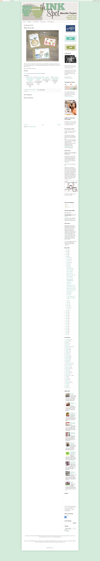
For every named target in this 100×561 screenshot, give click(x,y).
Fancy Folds (68, 356)
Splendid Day (69, 283)
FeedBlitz (66, 216)
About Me (29, 21)
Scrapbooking (68, 371)
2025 (67, 251)
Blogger (52, 547)
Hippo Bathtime (69, 293)
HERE (39, 73)
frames (67, 386)
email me (69, 178)
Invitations (67, 360)
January (68, 308)
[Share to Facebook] (42, 89)
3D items (67, 341)
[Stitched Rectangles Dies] (47, 78)
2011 (67, 326)
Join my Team (43, 21)
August (68, 263)
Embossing (67, 354)
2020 (67, 312)
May (67, 302)
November (68, 259)
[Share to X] (41, 89)
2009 (67, 329)
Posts (67, 204)
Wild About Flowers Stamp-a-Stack (73, 472)
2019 (67, 313)
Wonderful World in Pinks (71, 286)
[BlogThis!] (40, 89)
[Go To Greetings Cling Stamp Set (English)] (38, 79)
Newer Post (26, 124)
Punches (67, 369)
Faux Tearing (68, 357)
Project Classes (68, 367)
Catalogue (70, 121)
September (68, 262)
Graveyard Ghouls (72, 482)
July (67, 265)
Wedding (67, 383)
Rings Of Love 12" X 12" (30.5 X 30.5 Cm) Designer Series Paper (30, 83)
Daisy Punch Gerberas (72, 443)
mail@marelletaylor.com (69, 78)
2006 (67, 334)
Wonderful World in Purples (71, 289)
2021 (67, 310)
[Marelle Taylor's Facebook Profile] (65, 517)
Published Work (68, 368)
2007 (67, 332)
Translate (68, 531)
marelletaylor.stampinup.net (69, 96)
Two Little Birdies (70, 276)
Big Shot (67, 343)
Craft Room (67, 350)
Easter (67, 353)
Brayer (67, 345)
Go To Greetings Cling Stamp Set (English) (38, 82)
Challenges (67, 348)
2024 (67, 253)
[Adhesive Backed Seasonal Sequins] (55, 78)
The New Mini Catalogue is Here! (71, 298)
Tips (66, 376)
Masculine (67, 361)
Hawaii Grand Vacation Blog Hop (72, 423)
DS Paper (67, 352)
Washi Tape (67, 381)
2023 (67, 254)
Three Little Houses (70, 277)
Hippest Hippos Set (70, 291)
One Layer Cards (68, 364)
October (68, 260)
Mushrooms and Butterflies (71, 274)
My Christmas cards (69, 363)
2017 (67, 317)
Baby (66, 342)
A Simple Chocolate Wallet (73, 413)
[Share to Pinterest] (44, 89)
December (68, 257)
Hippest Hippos (69, 266)
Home (24, 21)
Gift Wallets (68, 358)
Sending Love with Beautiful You (72, 433)
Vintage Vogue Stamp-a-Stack (72, 462)
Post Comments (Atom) (32, 126)
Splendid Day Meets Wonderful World (70, 280)
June (67, 300)
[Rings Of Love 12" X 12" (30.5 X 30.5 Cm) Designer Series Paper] (30, 80)
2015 (67, 320)
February (68, 307)
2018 (67, 315)
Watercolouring (68, 382)
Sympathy (67, 374)
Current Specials (51, 21)
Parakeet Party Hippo (70, 268)
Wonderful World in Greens (71, 288)
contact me (66, 234)
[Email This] (39, 89)
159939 (30, 85)
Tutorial (67, 378)
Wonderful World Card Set (71, 285)
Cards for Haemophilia (69, 346)
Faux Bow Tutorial (72, 394)
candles (67, 385)
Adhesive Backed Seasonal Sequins (55, 80)
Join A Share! (69, 294)
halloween (67, 387)
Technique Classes (68, 375)
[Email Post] (37, 89)
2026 (67, 250)
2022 (67, 256)
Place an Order (35, 21)
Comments (68, 206)
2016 (67, 318)
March (68, 305)
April (68, 304)
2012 (67, 324)
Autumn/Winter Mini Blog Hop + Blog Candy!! (73, 452)
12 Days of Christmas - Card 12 (73, 403)
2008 (67, 331)
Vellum (67, 379)
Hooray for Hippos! (70, 271)
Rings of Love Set (70, 273)
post (27, 91)
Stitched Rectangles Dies (47, 79)
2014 (67, 321)
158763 (38, 83)
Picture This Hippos (70, 270)
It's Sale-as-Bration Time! (71, 296)
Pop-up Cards (68, 365)
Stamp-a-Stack (68, 372)
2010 (67, 328)
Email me (25, 73)
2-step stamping (68, 339)
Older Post (59, 124)
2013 (67, 323)
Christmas (67, 349)
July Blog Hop (69, 282)
